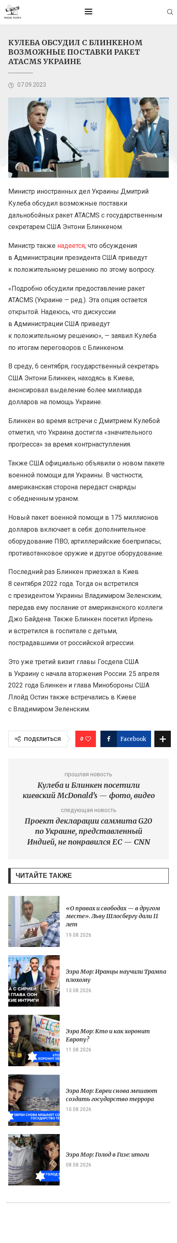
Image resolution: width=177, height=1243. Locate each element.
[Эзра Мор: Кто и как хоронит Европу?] (34, 1040)
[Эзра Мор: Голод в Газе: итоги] (34, 1159)
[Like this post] (88, 739)
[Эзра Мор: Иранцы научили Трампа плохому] (34, 981)
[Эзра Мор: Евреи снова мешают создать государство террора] (34, 1100)
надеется (71, 246)
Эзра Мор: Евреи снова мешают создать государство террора (111, 1095)
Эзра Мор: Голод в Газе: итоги (107, 1154)
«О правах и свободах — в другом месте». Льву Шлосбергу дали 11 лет (113, 916)
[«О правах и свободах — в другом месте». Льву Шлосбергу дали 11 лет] (34, 921)
